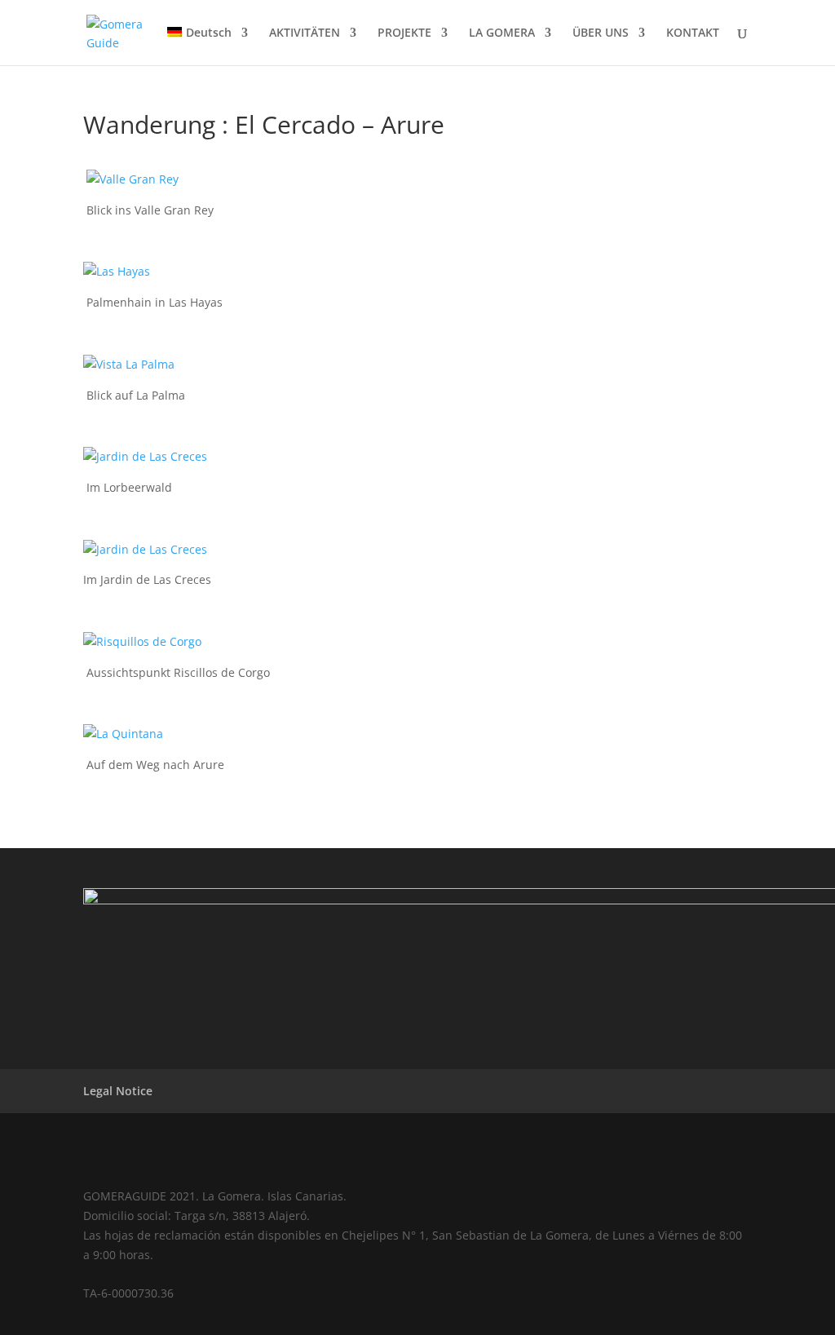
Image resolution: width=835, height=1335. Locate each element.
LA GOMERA (502, 33)
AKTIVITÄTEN (304, 33)
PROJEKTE (404, 33)
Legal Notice (117, 1091)
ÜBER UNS (600, 33)
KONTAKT (692, 33)
